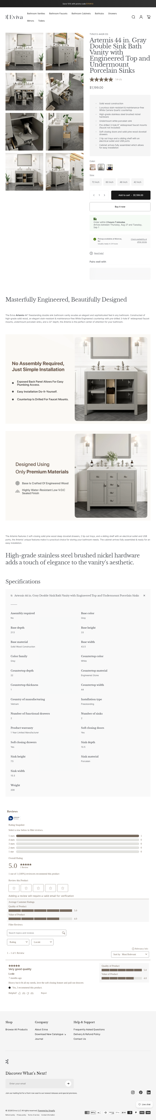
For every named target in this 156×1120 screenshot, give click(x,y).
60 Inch (109, 182)
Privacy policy (21, 1115)
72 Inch (95, 182)
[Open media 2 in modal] (64, 51)
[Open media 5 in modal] (24, 132)
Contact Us (80, 1038)
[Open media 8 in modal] (64, 172)
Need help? (99, 253)
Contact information (48, 1115)
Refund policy (10, 1115)
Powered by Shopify (46, 1110)
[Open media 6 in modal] (64, 132)
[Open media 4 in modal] (64, 91)
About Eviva (41, 1029)
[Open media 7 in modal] (24, 172)
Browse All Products (16, 1029)
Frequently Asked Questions (89, 1029)
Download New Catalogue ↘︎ (50, 1034)
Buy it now (120, 206)
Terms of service (33, 1115)
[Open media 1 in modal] (24, 51)
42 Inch (137, 182)
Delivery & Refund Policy (87, 1034)
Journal (39, 1038)
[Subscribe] (68, 1084)
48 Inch (123, 182)
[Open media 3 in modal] (24, 91)
